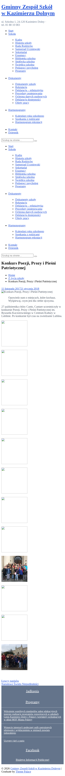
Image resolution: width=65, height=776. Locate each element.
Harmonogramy (17, 110)
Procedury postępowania (28, 93)
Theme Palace (23, 771)
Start (10, 30)
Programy (20, 70)
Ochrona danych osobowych (31, 96)
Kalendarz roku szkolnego (29, 115)
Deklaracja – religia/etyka (29, 90)
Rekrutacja (21, 87)
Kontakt (12, 129)
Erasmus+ (20, 55)
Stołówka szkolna (25, 61)
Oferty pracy (22, 102)
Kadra (18, 39)
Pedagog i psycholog (26, 67)
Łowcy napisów (10, 680)
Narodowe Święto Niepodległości (19, 684)
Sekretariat (21, 52)
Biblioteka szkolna (25, 58)
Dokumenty (14, 78)
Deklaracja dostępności (28, 99)
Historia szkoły (23, 42)
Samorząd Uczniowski (27, 49)
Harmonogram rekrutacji (28, 122)
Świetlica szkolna (24, 64)
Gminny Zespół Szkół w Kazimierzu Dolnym (28, 10)
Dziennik (13, 132)
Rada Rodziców (24, 45)
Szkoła (12, 33)
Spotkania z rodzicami (27, 119)
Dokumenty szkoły (25, 84)
